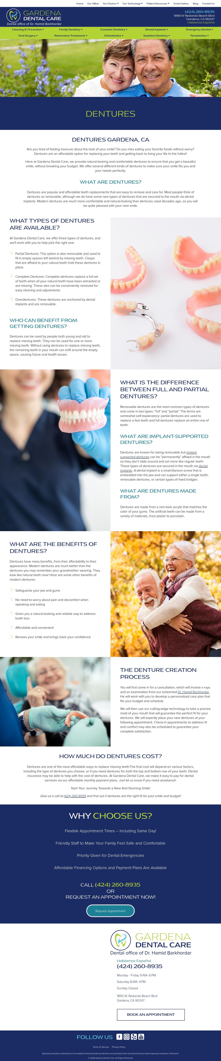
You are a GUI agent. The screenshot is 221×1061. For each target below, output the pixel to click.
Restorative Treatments (70, 35)
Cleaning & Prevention (27, 29)
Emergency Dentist (198, 29)
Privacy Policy (118, 1046)
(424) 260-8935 (200, 12)
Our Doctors (110, 3)
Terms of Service (101, 1046)
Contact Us (208, 3)
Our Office (93, 3)
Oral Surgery (27, 35)
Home (79, 3)
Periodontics (198, 35)
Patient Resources (157, 3)
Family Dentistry (70, 29)
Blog (195, 3)
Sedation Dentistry (155, 35)
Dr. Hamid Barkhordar (193, 691)
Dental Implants (156, 29)
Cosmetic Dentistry (113, 29)
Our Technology (132, 3)
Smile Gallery (181, 3)
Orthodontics (113, 35)
